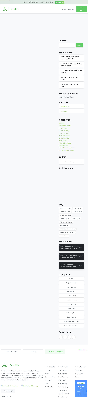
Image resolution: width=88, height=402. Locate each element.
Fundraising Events (65, 143)
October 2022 (65, 106)
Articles (61, 123)
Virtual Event (64, 236)
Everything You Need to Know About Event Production (41, 52)
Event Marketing (64, 131)
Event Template (64, 138)
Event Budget (63, 128)
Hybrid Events (63, 145)
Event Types (63, 141)
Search (62, 40)
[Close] (85, 2)
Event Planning (38, 27)
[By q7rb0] (7, 82)
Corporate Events (64, 126)
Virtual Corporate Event (66, 150)
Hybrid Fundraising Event (66, 148)
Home (29, 27)
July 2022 (64, 111)
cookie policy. (56, 400)
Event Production (51, 27)
